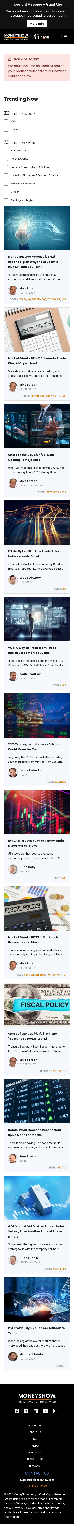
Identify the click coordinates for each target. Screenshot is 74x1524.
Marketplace (35, 1452)
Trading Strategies (22, 200)
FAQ (35, 1439)
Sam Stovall (28, 1156)
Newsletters (35, 1459)
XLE (58, 299)
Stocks (15, 192)
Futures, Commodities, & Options (30, 167)
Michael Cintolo (31, 1354)
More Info (37, 24)
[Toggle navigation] (65, 37)
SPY (54, 1071)
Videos (15, 121)
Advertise (35, 1425)
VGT (64, 685)
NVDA (53, 396)
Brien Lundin (28, 1258)
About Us (35, 1432)
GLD (39, 299)
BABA (47, 396)
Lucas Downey (30, 578)
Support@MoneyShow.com (37, 1479)
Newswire (35, 1466)
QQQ (44, 299)
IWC (64, 878)
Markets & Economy (23, 183)
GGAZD (56, 1269)
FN (64, 588)
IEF (50, 1071)
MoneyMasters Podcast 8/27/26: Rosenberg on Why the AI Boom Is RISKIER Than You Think (33, 262)
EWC (34, 299)
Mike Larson (28, 288)
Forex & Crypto (19, 158)
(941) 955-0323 (37, 1486)
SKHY (42, 974)
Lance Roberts (30, 770)
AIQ (29, 299)
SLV (59, 492)
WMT (59, 974)
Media (35, 1445)
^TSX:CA (22, 299)
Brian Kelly (27, 867)
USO (54, 299)
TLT (49, 299)
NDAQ (63, 781)
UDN (53, 974)
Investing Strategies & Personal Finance (34, 175)
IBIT (55, 492)
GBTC (49, 492)
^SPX (63, 299)
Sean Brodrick (30, 674)
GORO (63, 1269)
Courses (16, 129)
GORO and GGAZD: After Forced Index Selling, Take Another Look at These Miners (36, 1231)
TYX (48, 974)
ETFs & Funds (19, 150)
